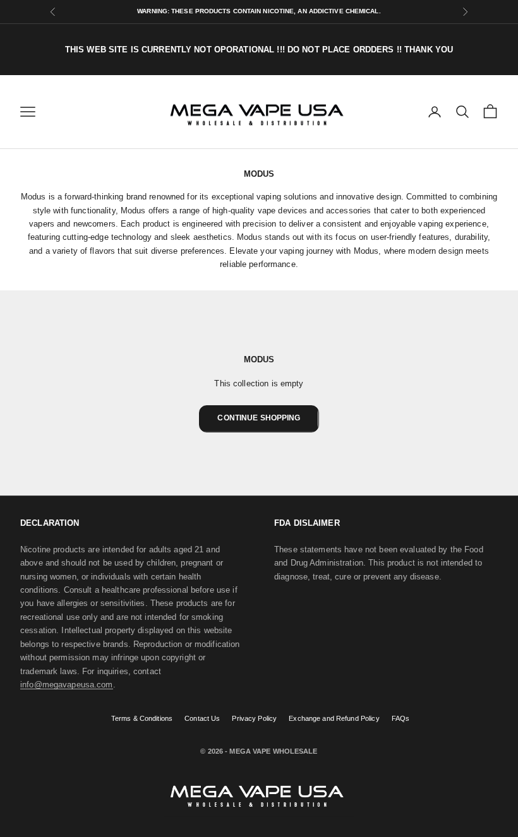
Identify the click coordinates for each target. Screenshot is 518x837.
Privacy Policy (254, 718)
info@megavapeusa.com (66, 684)
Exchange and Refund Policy (334, 718)
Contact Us (202, 718)
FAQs (401, 718)
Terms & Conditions (141, 718)
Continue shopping (258, 417)
